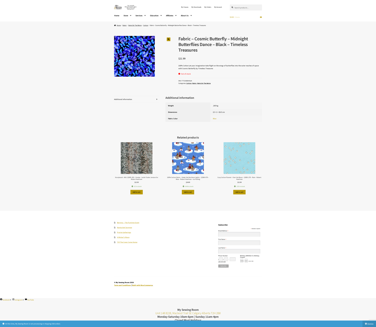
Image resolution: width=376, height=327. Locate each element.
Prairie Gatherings (124, 232)
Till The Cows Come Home (127, 242)
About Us (185, 15)
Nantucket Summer (124, 227)
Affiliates (169, 15)
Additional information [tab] (123, 99)
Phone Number (223, 256)
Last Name (222, 248)
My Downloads (196, 7)
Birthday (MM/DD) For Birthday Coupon (249, 256)
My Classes (184, 7)
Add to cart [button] (137, 192)
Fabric (124, 25)
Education (154, 15)
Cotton (145, 25)
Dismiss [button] (370, 324)
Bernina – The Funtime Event (128, 222)
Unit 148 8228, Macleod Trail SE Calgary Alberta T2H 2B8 (188, 313)
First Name (222, 239)
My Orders (207, 7)
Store (126, 15)
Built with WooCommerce (142, 285)
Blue (214, 118)
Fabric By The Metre (135, 25)
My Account (218, 7)
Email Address (223, 231)
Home (116, 15)
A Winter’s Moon (123, 237)
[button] (168, 39)
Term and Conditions (122, 285)
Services (139, 15)
